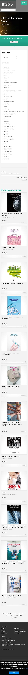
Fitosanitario (6, 159)
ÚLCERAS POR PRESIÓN (8, 247)
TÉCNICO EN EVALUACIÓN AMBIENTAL (12, 283)
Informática (6, 119)
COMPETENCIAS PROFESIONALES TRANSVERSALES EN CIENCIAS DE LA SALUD (12, 424)
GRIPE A (4, 492)
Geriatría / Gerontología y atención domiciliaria (14, 111)
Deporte (5, 94)
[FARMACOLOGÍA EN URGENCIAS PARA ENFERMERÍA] (14, 305)
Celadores (6, 80)
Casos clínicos (7, 77)
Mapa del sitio (17, 628)
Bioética (5, 75)
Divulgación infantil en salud (10, 96)
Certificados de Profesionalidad (10, 82)
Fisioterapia (6, 109)
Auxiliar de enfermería (8, 72)
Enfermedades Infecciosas (9, 101)
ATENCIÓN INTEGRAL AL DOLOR (11, 386)
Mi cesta (18, 1)
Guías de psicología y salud (9, 114)
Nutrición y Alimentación (9, 129)
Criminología (6, 87)
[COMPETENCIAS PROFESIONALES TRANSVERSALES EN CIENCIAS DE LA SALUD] (14, 411)
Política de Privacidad (18, 630)
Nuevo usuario (17, 633)
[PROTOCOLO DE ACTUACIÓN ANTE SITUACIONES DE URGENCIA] (14, 584)
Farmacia (5, 106)
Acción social (6, 67)
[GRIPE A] (14, 480)
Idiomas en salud (7, 116)
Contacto (3, 631)
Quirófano (6, 141)
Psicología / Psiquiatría (8, 139)
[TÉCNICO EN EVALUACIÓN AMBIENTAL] (14, 271)
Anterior (9, 613)
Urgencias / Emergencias (9, 154)
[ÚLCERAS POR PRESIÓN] (14, 235)
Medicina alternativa (8, 124)
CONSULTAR (14, 41)
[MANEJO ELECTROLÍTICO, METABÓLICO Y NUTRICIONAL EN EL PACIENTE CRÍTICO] (14, 550)
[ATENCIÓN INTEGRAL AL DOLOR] (14, 375)
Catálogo (24, 3)
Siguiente (16, 615)
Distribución (3, 628)
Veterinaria (6, 156)
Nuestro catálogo (4, 633)
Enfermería (6, 104)
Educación (6, 99)
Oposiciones (6, 134)
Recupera (6, 144)
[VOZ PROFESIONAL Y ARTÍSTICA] (14, 444)
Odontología (6, 131)
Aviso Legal (3, 630)
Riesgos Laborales (7, 146)
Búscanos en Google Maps (8, 649)
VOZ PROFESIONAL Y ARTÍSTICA (11, 456)
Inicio (4, 613)
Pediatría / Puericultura (8, 136)
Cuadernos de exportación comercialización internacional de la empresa (13, 90)
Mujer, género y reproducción (10, 126)
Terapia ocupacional (8, 149)
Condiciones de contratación (20, 631)
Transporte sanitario (8, 151)
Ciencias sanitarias (8, 85)
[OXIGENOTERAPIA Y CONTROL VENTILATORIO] (14, 341)
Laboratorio (6, 121)
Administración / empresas (9, 70)
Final (21, 615)
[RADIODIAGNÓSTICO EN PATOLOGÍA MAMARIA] (14, 202)
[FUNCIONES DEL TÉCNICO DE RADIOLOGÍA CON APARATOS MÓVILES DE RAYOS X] (14, 514)
